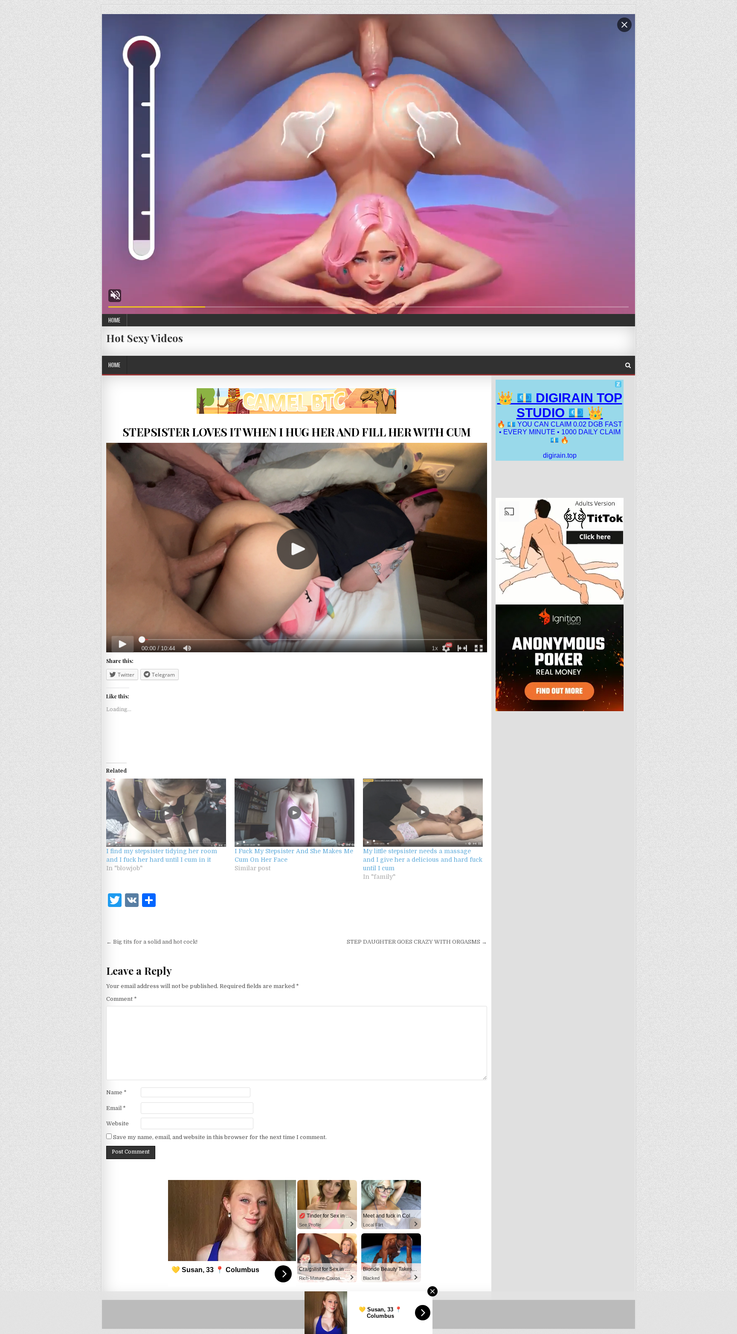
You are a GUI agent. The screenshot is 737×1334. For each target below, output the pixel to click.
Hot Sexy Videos (144, 338)
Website (117, 1123)
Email (116, 1108)
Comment (121, 999)
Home (114, 320)
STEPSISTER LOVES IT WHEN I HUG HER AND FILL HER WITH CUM (296, 431)
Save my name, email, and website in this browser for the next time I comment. (220, 1137)
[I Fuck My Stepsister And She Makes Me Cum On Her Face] (294, 813)
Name (116, 1092)
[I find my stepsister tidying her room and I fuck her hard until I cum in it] (166, 813)
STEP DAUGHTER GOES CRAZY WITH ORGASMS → (417, 942)
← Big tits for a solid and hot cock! (151, 942)
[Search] (628, 365)
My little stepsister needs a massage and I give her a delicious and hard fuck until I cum (422, 860)
